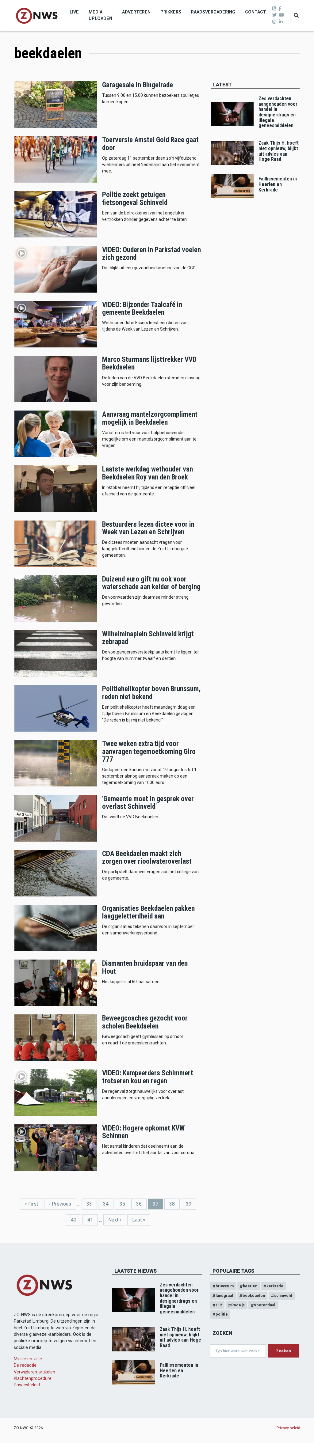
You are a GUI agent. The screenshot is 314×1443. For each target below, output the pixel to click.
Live (74, 11)
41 (92, 1220)
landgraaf (224, 1295)
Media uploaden (100, 15)
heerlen (250, 1286)
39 (191, 1204)
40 (76, 1220)
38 (174, 1204)
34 (108, 1204)
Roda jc (238, 1305)
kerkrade (274, 1286)
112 (219, 1305)
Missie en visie (28, 1358)
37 (158, 1205)
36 (141, 1204)
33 (91, 1204)
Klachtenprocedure (33, 1378)
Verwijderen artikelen (34, 1371)
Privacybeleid (27, 1384)
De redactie (25, 1365)
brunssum (225, 1286)
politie (222, 1314)
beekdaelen (254, 1295)
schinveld (283, 1295)
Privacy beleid (288, 1428)
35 (125, 1204)
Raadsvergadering (213, 11)
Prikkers (170, 11)
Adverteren (136, 11)
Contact (255, 11)
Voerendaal (264, 1305)
